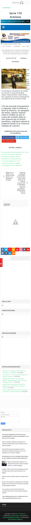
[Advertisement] (15, 281)
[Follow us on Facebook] (2, 249)
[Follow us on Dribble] (21, 249)
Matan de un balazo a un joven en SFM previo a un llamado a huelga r (10, 176)
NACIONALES (15, 61)
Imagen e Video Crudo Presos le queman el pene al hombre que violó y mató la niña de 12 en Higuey (15, 470)
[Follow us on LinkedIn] (10, 253)
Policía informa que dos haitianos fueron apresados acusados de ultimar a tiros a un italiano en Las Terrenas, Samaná (14, 450)
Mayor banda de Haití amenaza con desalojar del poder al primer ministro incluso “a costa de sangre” (18, 463)
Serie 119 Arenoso (15, 15)
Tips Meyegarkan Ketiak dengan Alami (11, 165)
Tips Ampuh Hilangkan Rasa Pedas (10, 161)
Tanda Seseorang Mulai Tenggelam (11, 163)
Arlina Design (15, 515)
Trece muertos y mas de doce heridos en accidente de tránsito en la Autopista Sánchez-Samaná (15, 490)
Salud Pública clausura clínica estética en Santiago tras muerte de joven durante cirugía (13, 385)
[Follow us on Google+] (10, 249)
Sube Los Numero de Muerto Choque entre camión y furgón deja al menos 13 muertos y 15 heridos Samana (14, 443)
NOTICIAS (7, 8)
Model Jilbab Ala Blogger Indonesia (10, 156)
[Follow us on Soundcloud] (13, 253)
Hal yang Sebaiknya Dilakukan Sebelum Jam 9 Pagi (14, 152)
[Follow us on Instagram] (2, 253)
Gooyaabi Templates (16, 519)
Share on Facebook (10, 137)
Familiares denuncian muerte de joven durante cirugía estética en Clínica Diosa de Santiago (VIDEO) (14, 380)
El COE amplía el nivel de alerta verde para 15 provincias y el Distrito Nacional (15, 390)
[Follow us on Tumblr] (6, 253)
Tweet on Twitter (24, 137)
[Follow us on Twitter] (6, 249)
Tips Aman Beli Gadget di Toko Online (11, 154)
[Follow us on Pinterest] (28, 249)
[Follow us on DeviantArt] (24, 249)
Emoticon (7, 204)
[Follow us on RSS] (13, 249)
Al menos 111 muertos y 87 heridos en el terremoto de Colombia (14, 371)
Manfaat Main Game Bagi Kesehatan (11, 159)
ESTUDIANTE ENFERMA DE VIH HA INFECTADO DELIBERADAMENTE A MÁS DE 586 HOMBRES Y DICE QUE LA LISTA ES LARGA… (15, 436)
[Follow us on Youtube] (17, 249)
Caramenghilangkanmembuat (11, 517)
